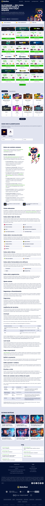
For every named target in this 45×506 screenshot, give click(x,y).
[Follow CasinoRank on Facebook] (32, 485)
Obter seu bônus (8, 38)
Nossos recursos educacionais (31, 211)
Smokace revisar (36, 67)
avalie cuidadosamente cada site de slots (12, 156)
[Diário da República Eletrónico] (13, 494)
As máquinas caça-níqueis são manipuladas (16, 467)
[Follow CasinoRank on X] (36, 485)
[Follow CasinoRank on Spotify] (40, 485)
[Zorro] (6, 111)
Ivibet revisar (22, 67)
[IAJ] (22, 494)
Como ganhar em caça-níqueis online (16, 472)
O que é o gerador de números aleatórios (16, 474)
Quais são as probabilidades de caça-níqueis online (16, 471)
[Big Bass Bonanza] (6, 99)
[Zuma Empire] (39, 99)
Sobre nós (33, 467)
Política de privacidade (33, 469)
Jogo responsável (7, 352)
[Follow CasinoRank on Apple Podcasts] (42, 485)
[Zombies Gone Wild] (39, 111)
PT (2, 485)
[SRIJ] (33, 494)
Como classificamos (33, 472)
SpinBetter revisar (8, 81)
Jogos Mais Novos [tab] (12, 91)
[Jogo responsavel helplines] (20, 497)
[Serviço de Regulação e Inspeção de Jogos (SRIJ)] (6, 494)
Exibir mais (22, 84)
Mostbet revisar (8, 67)
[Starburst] (17, 99)
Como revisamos (33, 471)
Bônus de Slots (27, 1)
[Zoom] (17, 111)
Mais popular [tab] (5, 91)
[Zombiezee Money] (28, 111)
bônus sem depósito (9, 175)
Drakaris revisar (22, 81)
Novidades (42, 1)
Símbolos (16, 469)
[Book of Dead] (28, 99)
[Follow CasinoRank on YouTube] (38, 485)
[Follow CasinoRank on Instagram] (34, 485)
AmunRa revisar (36, 81)
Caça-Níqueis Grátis (35, 1)
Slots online (21, 1)
